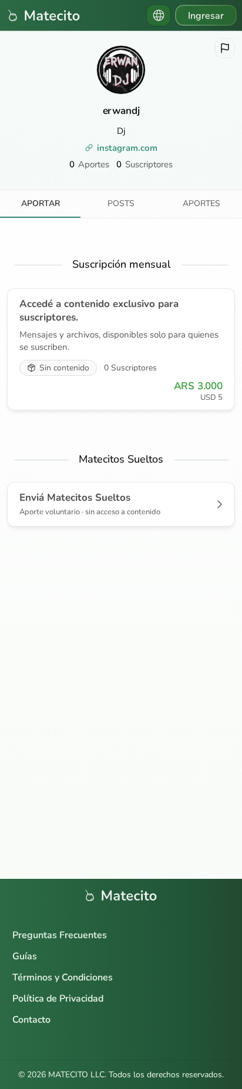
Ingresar (206, 15)
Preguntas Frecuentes (59, 935)
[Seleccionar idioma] (158, 15)
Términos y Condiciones (62, 977)
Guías (24, 956)
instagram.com (127, 148)
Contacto (31, 1019)
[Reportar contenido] (225, 48)
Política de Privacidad (57, 998)
